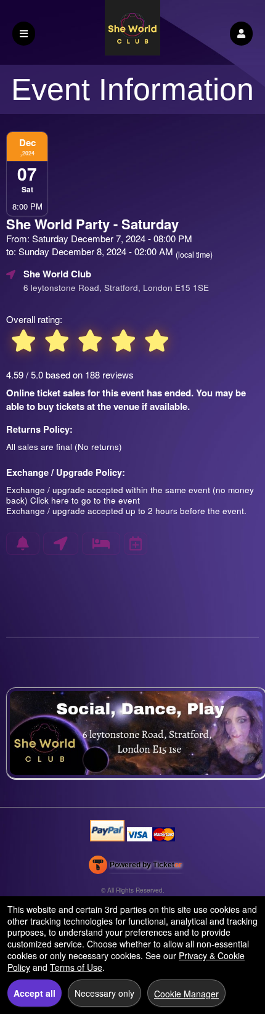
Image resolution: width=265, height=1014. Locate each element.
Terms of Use (76, 967)
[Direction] (61, 543)
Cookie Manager (186, 993)
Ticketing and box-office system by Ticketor (135, 867)
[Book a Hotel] (101, 543)
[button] (241, 34)
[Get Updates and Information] (23, 543)
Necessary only (104, 993)
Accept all (34, 993)
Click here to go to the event (85, 500)
